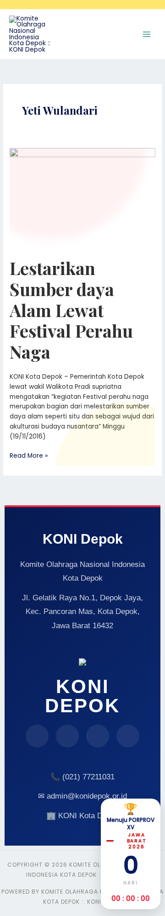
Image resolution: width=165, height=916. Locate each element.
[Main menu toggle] (147, 34)
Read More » (29, 455)
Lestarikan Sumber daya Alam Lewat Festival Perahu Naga (71, 309)
